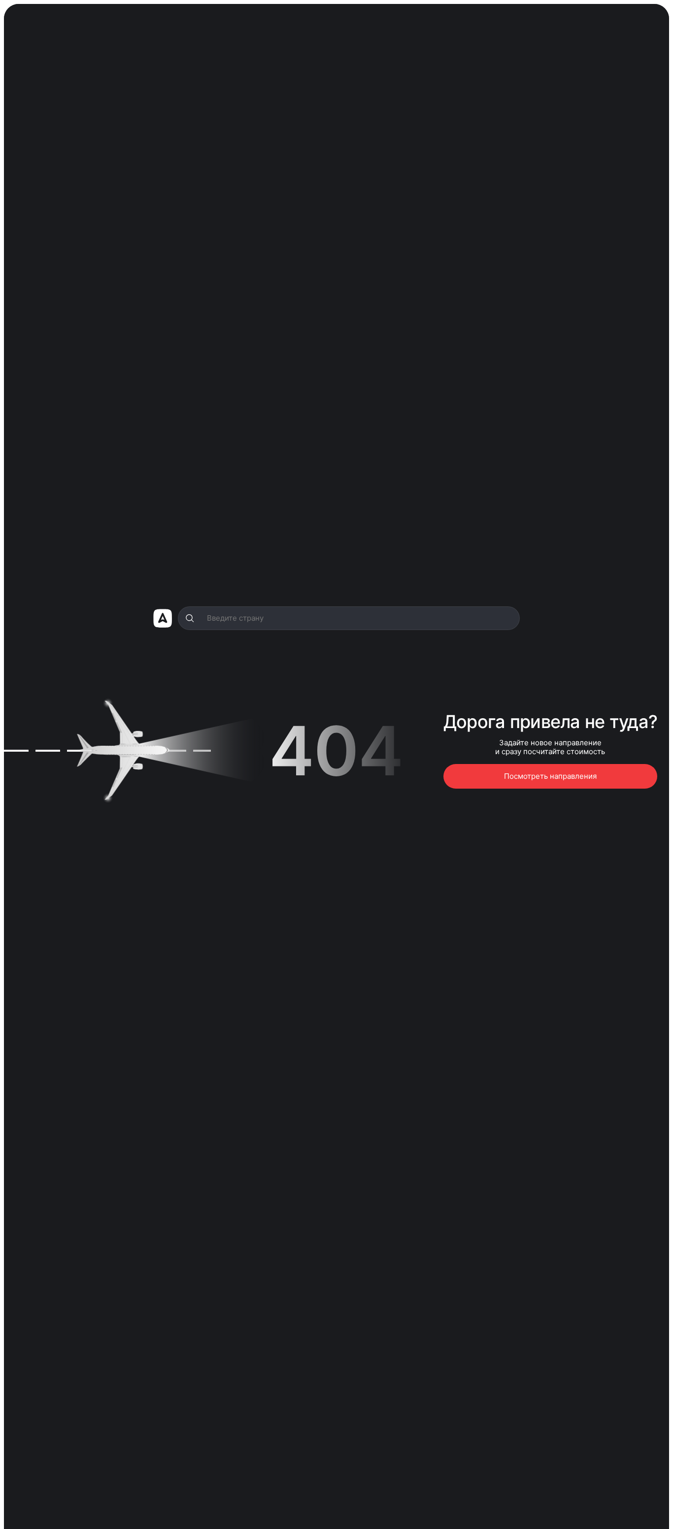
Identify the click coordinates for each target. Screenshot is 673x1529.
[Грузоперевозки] (162, 618)
